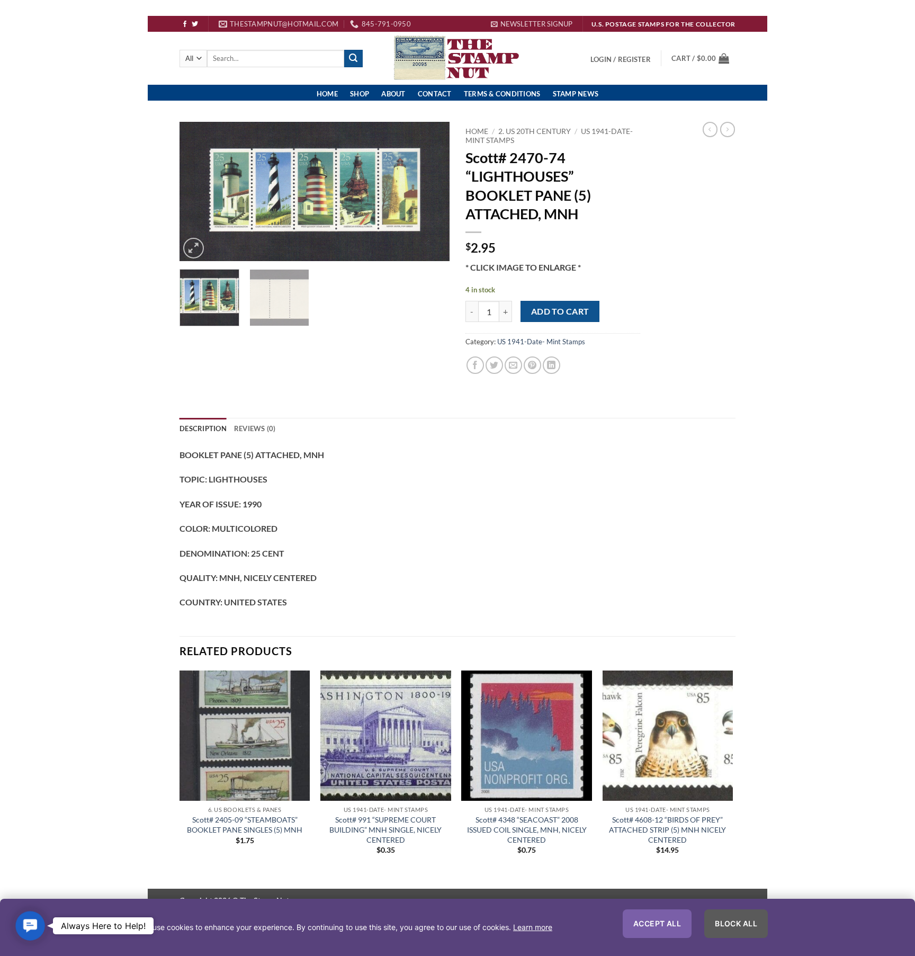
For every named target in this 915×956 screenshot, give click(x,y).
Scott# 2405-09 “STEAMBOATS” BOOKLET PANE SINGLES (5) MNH (244, 824)
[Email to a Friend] (513, 365)
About (393, 94)
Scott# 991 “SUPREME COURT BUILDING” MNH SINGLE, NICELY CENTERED (385, 829)
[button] (531, 24)
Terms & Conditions (502, 94)
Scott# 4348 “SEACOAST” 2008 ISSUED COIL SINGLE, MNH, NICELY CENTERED (527, 829)
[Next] (431, 192)
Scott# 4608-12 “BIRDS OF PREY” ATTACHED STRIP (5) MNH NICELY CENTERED (667, 829)
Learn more (532, 927)
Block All (736, 923)
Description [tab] (203, 428)
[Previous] (198, 192)
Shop (359, 94)
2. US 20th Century (534, 131)
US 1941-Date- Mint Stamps (541, 341)
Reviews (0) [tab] (255, 428)
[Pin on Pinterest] (532, 365)
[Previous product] (727, 129)
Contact (435, 94)
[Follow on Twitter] (195, 24)
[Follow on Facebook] (185, 24)
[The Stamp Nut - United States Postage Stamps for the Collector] (458, 58)
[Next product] (710, 129)
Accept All (657, 923)
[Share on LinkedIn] (551, 365)
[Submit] (353, 59)
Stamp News (576, 94)
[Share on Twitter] (494, 365)
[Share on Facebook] (475, 365)
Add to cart (560, 311)
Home (327, 94)
